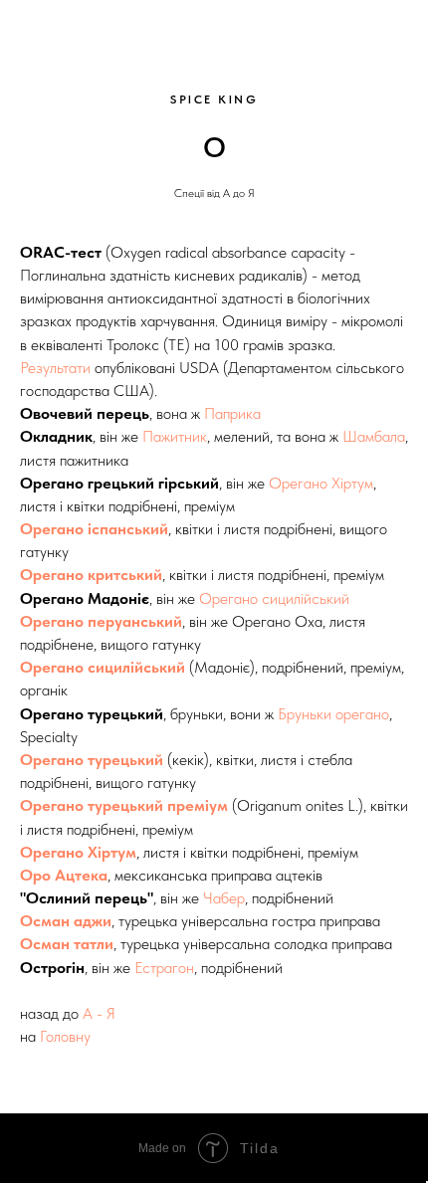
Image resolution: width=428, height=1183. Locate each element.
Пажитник (174, 436)
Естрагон (164, 967)
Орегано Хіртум (321, 483)
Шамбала (373, 436)
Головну (65, 1036)
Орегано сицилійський (274, 598)
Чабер (224, 897)
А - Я (99, 1013)
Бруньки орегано (333, 713)
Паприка (232, 413)
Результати (55, 367)
